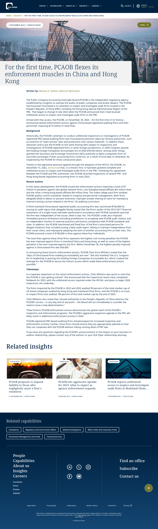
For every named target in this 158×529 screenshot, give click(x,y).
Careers (95, 6)
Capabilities (56, 6)
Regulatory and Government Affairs (40, 430)
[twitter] (78, 467)
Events (16, 489)
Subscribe (129, 468)
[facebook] (69, 476)
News (15, 485)
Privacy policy (51, 505)
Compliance (14, 430)
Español (151, 7)
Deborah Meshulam (69, 90)
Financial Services (54, 436)
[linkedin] (69, 467)
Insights (83, 6)
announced (54, 167)
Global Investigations (72, 430)
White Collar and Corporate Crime (102, 430)
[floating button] (149, 488)
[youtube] (78, 476)
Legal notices (31, 505)
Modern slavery (92, 505)
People (42, 6)
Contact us (129, 476)
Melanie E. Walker (48, 90)
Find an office (132, 460)
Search (128, 6)
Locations (17, 482)
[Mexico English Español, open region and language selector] (138, 6)
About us (70, 6)
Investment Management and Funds (24, 436)
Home (8, 15)
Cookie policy (71, 505)
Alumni (16, 493)
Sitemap (126, 505)
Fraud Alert (112, 505)
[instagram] (88, 467)
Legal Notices (82, 515)
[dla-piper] (12, 6)
